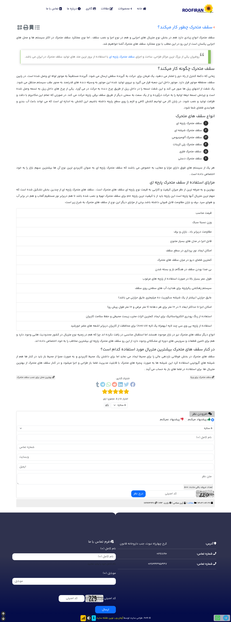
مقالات (105, 9)
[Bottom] (3, 619)
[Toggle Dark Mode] (88, 618)
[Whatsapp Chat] (217, 618)
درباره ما (72, 9)
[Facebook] (133, 385)
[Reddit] (114, 385)
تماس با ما (52, 9)
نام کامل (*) (108, 548)
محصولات (124, 9)
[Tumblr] (97, 385)
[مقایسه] (37, 28)
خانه (140, 9)
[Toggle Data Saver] (83, 618)
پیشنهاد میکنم (198, 419)
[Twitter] (126, 385)
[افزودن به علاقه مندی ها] (31, 28)
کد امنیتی (110, 598)
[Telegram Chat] (226, 618)
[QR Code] (20, 28)
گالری (89, 9)
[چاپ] (25, 28)
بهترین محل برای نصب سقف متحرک (34, 377)
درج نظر (138, 493)
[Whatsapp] (108, 385)
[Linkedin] (120, 385)
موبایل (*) (109, 573)
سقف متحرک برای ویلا (201, 377)
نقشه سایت (102, 618)
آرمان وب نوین (116, 618)
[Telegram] (103, 385)
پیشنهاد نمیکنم (170, 419)
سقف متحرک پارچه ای (122, 57)
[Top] (3, 614)
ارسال (105, 609)
